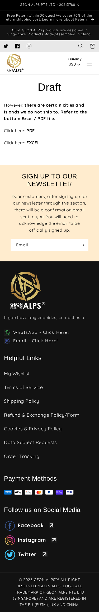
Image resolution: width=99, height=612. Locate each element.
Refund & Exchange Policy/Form (41, 415)
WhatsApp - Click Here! (41, 332)
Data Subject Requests (30, 442)
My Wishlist (17, 374)
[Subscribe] (82, 245)
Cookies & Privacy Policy (33, 429)
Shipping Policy (21, 401)
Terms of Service (23, 387)
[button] (92, 46)
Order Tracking (21, 456)
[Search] (81, 46)
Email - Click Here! (35, 340)
